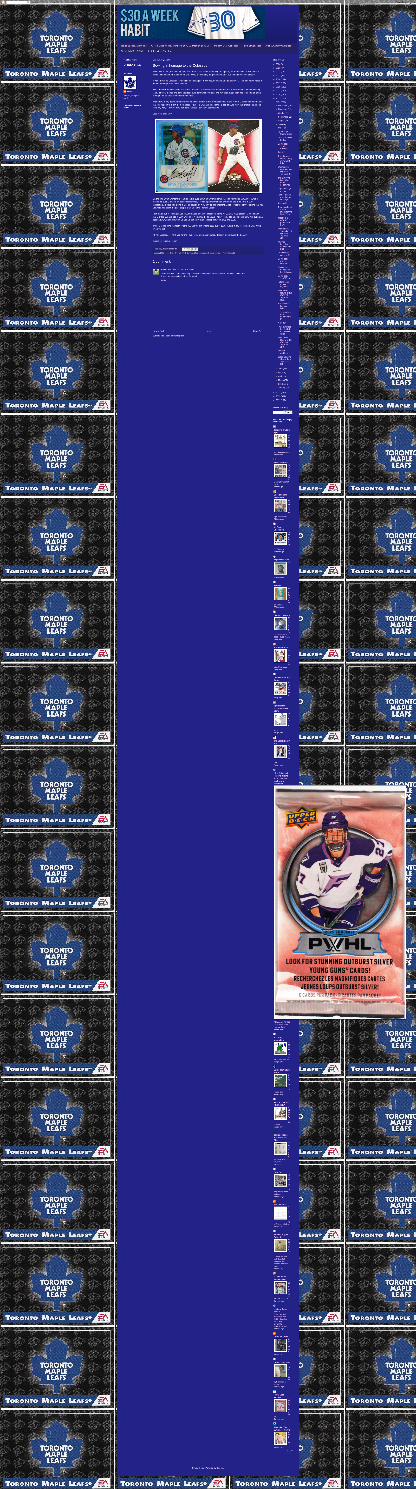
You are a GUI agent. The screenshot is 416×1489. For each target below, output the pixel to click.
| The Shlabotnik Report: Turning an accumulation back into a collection (281, 778)
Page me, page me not (284, 190)
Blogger (219, 1468)
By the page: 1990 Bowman (283, 146)
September (283, 117)
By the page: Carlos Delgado (283, 261)
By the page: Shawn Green (285, 133)
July (280, 124)
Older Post (257, 331)
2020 (278, 79)
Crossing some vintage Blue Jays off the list (284, 360)
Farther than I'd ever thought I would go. (285, 197)
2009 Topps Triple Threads (171, 253)
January (282, 388)
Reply (163, 280)
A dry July (282, 323)
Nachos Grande (281, 647)
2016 (278, 95)
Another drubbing (283, 352)
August (281, 121)
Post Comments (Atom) (175, 336)
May (280, 372)
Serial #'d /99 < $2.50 (132, 51)
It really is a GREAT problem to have (284, 221)
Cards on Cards (281, 1337)
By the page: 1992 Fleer (284, 277)
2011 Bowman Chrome (191, 253)
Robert (130, 91)
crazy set (205, 253)
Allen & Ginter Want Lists (278, 45)
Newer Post (159, 331)
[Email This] (183, 249)
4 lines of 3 (282, 203)
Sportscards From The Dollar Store (281, 708)
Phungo (277, 585)
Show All (289, 1451)
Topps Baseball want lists (134, 45)
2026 (278, 64)
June (280, 369)
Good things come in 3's (284, 254)
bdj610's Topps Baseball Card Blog (281, 1137)
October (282, 113)
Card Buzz (278, 1172)
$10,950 (281, 152)
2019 (278, 83)
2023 (278, 68)
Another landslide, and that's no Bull (285, 245)
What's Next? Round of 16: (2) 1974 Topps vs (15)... (285, 295)
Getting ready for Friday (285, 139)
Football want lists (251, 45)
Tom (237, 93)
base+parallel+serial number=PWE (285, 315)
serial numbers (215, 253)
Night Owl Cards (281, 560)
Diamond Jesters (282, 615)
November (283, 109)
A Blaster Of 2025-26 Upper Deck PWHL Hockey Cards (282, 1024)
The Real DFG (280, 1205)
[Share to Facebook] (193, 249)
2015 (278, 98)
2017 (278, 91)
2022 (278, 72)
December (283, 105)
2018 (278, 87)
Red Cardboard (281, 462)
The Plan (282, 128)
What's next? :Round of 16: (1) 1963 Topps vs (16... (285, 233)
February (282, 384)
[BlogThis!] (186, 249)
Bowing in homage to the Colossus (285, 269)
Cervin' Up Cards (282, 1362)
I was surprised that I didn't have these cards (284, 330)
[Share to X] (190, 249)
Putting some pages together (283, 284)
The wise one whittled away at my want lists (285, 159)
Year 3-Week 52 (228, 253)
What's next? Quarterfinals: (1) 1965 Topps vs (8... (285, 170)
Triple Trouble (289, 1437)
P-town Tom (166, 269)
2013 (278, 392)
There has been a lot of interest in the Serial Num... (285, 210)
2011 (278, 400)
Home (208, 331)
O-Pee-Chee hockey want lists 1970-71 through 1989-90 (180, 45)
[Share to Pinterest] (196, 249)
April (280, 376)
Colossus (173, 81)
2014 (278, 102)
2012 (278, 396)
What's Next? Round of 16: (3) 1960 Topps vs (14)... (285, 342)
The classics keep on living (283, 305)
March (281, 380)
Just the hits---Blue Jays (160, 51)
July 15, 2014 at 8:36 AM (183, 269)
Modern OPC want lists (226, 45)
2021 (278, 75)
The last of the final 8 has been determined (284, 181)
